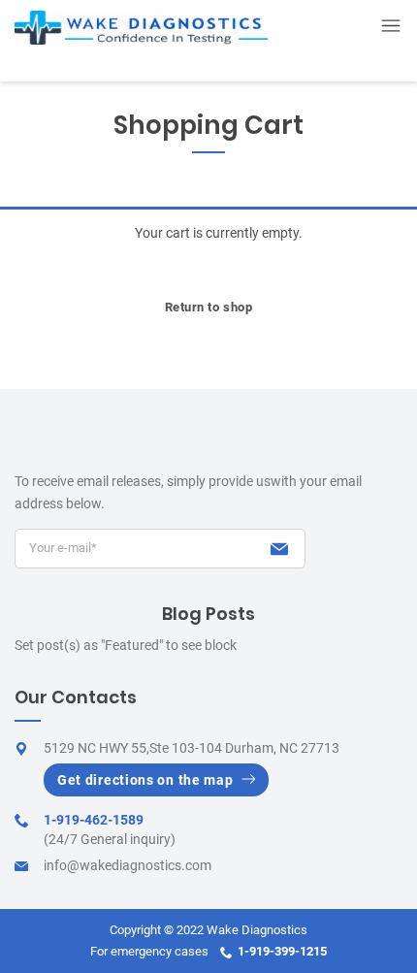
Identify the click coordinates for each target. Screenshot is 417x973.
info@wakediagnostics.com (127, 865)
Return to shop (209, 307)
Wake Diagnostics (257, 930)
